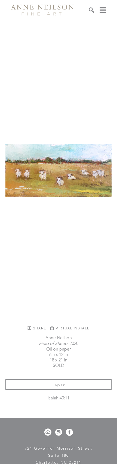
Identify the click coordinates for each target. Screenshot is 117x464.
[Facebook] (69, 432)
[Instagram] (59, 432)
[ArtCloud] (48, 432)
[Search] (91, 10)
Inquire (59, 384)
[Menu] (103, 10)
